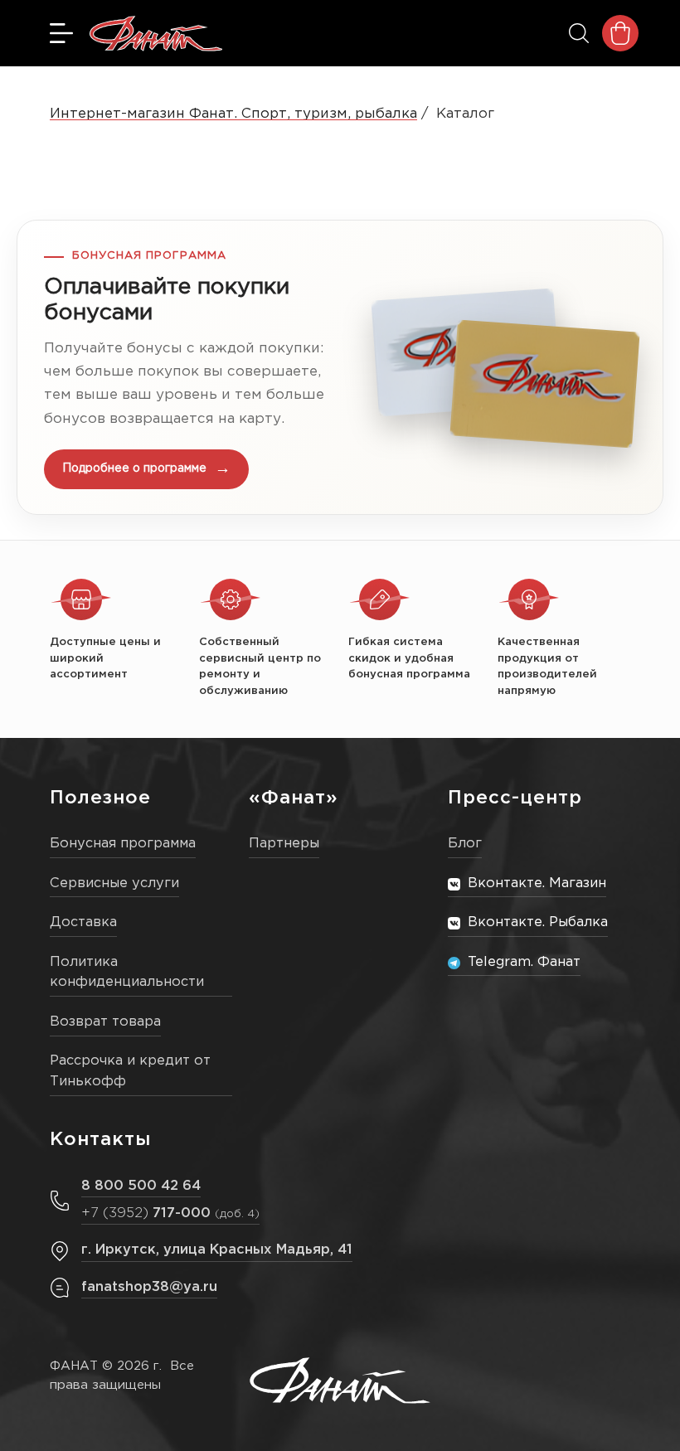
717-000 (170, 1213)
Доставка (83, 922)
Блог (465, 843)
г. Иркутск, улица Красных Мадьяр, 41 (216, 1250)
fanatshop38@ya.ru (149, 1287)
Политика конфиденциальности (127, 972)
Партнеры (284, 843)
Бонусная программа (123, 843)
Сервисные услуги (114, 883)
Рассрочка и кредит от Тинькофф (130, 1071)
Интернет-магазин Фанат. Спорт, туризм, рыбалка (233, 114)
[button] (340, 367)
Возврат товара (105, 1022)
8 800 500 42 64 (141, 1186)
